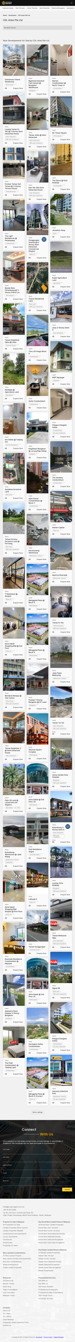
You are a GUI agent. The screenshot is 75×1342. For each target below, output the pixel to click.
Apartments (70, 8)
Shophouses (7, 1243)
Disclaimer (39, 1337)
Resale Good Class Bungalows (49, 1267)
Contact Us (7, 1325)
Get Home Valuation (45, 1287)
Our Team (6, 1314)
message (5, 1180)
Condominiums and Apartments (14, 1234)
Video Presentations (10, 1290)
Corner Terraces (32, 8)
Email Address (7, 1165)
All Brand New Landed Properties (50, 1225)
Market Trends (8, 1284)
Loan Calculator (9, 1293)
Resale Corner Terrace (46, 1259)
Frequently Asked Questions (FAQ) (16, 1322)
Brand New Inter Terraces (48, 1228)
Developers (12, 15)
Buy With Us (43, 1284)
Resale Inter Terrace (46, 1256)
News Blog (7, 1287)
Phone (5, 1173)
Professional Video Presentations (50, 1293)
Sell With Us (43, 1281)
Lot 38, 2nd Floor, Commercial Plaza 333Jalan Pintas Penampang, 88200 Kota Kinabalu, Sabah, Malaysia (27, 1214)
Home (5, 15)
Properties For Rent (10, 1245)
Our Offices (7, 1316)
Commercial (7, 1240)
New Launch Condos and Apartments (17, 1259)
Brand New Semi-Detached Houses (51, 1234)
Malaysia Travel (9, 1295)
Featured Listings (8, 8)
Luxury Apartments (10, 1237)
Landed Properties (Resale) (13, 1231)
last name (6, 1157)
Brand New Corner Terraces (49, 1231)
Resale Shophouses (45, 1271)
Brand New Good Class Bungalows (51, 1243)
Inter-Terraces (20, 8)
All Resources (8, 1281)
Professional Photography (48, 1290)
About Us (6, 1311)
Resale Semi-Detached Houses (49, 1262)
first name (6, 1149)
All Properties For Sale (11, 1225)
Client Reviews (8, 1319)
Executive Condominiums (12, 1262)
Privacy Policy (48, 1337)
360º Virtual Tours (45, 1295)
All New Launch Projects (12, 1256)
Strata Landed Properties (12, 1267)
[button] (71, 2)
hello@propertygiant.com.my (13, 1207)
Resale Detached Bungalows (49, 1265)
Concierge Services (45, 1298)
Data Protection (59, 1337)
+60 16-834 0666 (9, 1210)
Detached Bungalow (58, 8)
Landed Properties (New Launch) (15, 1228)
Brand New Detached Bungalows (50, 1240)
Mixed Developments (10, 1265)
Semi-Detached (45, 8)
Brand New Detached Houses (49, 1237)
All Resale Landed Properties (49, 1253)
